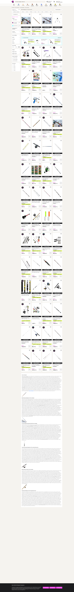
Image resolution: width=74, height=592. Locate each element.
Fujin (38, 11)
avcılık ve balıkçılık (31, 390)
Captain (51, 11)
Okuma (23, 11)
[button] (61, 41)
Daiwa (27, 11)
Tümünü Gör (59, 37)
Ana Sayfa (13, 7)
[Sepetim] (54, 2)
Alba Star (46, 11)
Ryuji (35, 11)
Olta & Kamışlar (27, 7)
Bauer (42, 11)
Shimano (31, 11)
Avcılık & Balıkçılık (22, 7)
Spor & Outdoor (17, 7)
